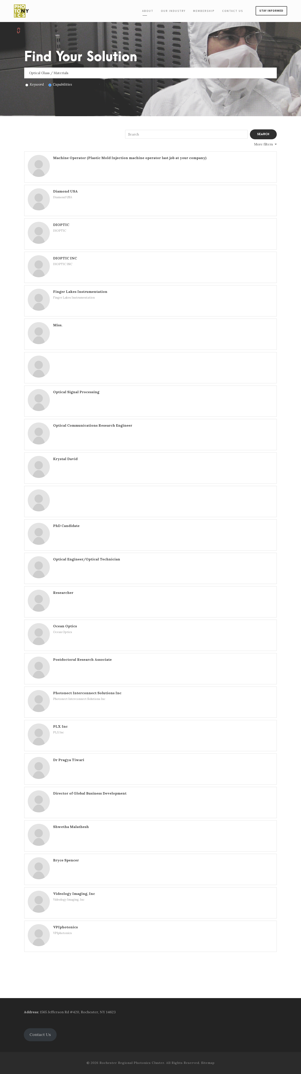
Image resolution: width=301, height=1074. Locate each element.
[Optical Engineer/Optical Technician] (39, 567)
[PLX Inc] (39, 734)
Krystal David (65, 459)
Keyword (37, 84)
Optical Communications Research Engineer (92, 425)
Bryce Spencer (66, 860)
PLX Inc (60, 726)
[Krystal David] (39, 467)
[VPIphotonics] (39, 935)
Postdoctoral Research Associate (82, 659)
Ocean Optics (65, 626)
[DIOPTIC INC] (39, 266)
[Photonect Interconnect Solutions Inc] (39, 701)
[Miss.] (39, 333)
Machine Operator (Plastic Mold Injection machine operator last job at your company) (129, 158)
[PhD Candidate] (39, 534)
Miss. (57, 325)
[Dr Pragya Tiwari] (39, 768)
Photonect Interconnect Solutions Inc (87, 693)
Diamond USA (65, 191)
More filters (263, 144)
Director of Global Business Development (89, 793)
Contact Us (232, 11)
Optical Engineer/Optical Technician (86, 559)
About (147, 11)
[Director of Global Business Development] (39, 801)
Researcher (63, 592)
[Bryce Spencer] (39, 868)
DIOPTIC (61, 224)
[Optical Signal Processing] (39, 400)
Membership (204, 11)
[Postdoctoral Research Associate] (39, 668)
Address (31, 1012)
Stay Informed (271, 11)
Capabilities (62, 84)
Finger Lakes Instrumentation (80, 291)
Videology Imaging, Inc (74, 893)
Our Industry (173, 11)
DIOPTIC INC (65, 258)
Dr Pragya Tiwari (68, 760)
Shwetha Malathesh (71, 826)
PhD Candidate (66, 525)
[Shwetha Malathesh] (39, 835)
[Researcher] (39, 601)
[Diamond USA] (39, 199)
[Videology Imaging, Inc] (39, 902)
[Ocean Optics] (39, 634)
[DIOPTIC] (39, 233)
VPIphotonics (65, 927)
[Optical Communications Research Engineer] (39, 433)
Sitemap (208, 1063)
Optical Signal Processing (76, 392)
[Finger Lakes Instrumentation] (39, 300)
